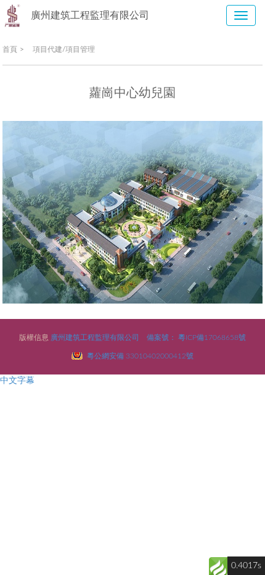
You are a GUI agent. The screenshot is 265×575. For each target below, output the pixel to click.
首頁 (9, 49)
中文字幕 (17, 380)
